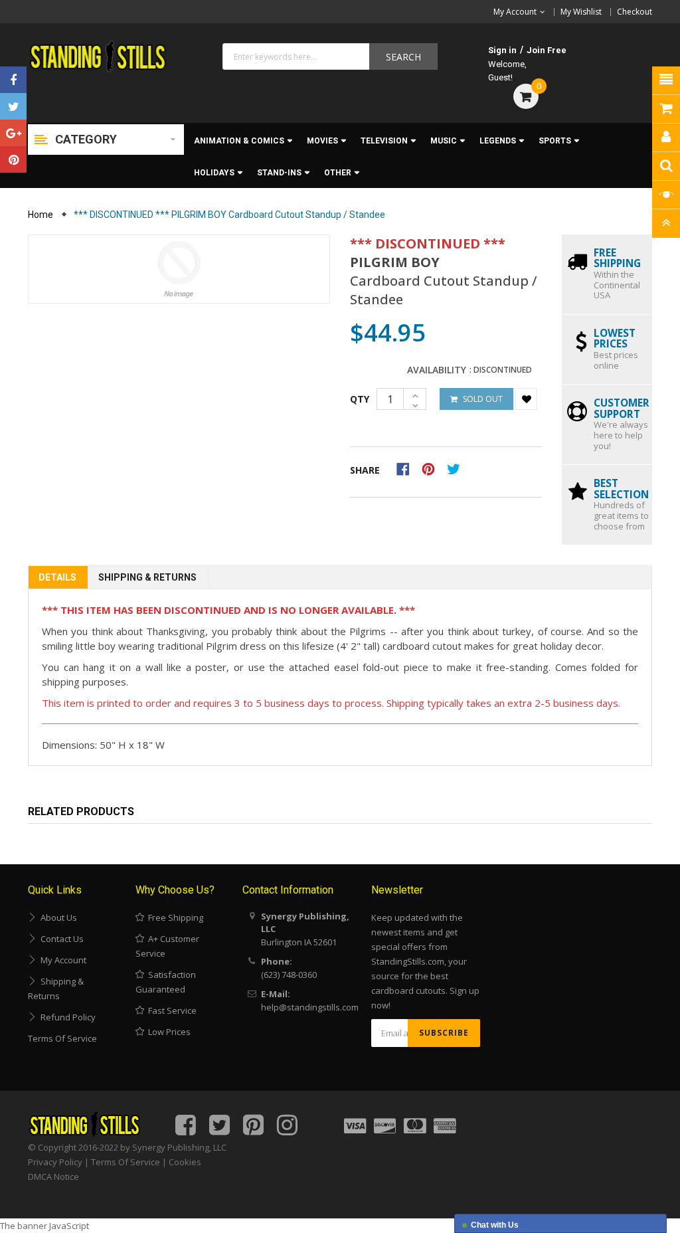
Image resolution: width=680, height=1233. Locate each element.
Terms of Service (62, 1038)
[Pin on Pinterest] (433, 468)
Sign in (502, 50)
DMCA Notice (53, 1177)
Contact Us (60, 939)
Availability (436, 370)
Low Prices (167, 1032)
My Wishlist (581, 11)
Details (57, 577)
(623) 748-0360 (289, 975)
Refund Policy (66, 1017)
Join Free (546, 50)
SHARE (365, 470)
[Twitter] (13, 106)
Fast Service (170, 1010)
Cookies (185, 1162)
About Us (57, 917)
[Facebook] (13, 79)
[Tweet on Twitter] (457, 468)
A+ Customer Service (167, 946)
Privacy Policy (55, 1162)
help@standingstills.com (310, 1007)
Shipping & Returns (147, 577)
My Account (61, 960)
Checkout (634, 11)
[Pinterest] (13, 159)
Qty (359, 399)
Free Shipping (173, 917)
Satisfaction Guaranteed (165, 982)
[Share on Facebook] (407, 468)
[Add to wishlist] (526, 399)
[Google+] (13, 133)
